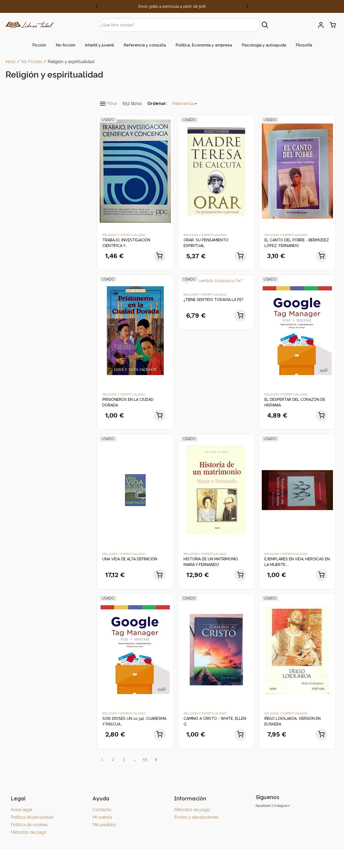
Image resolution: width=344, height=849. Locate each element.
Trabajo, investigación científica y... (126, 243)
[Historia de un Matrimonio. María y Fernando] (216, 489)
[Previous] (96, 6)
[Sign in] (321, 25)
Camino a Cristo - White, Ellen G (215, 721)
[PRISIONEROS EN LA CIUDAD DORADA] (135, 330)
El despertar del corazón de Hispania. (294, 402)
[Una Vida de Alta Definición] (135, 489)
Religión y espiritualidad (123, 235)
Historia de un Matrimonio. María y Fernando (211, 562)
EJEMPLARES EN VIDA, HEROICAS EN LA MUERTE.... (297, 562)
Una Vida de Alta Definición (129, 559)
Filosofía (304, 45)
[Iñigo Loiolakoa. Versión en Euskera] (297, 649)
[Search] (265, 25)
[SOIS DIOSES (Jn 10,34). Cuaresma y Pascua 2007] (135, 649)
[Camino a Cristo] (216, 649)
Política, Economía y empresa (203, 45)
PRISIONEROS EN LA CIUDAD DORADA (127, 402)
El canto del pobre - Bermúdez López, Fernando (296, 243)
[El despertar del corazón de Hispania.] (297, 330)
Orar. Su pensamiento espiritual (206, 243)
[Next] (247, 6)
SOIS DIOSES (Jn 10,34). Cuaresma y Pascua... (134, 721)
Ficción (39, 45)
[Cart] (332, 25)
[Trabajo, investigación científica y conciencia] (135, 170)
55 (145, 759)
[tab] (39, 45)
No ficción (65, 45)
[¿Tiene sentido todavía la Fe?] (212, 280)
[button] (185, 103)
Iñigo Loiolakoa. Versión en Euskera (292, 721)
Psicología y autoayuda (264, 45)
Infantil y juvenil (99, 45)
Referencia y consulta (145, 45)
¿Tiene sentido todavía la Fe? (213, 299)
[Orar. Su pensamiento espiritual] (216, 170)
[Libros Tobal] (29, 24)
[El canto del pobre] (297, 170)
